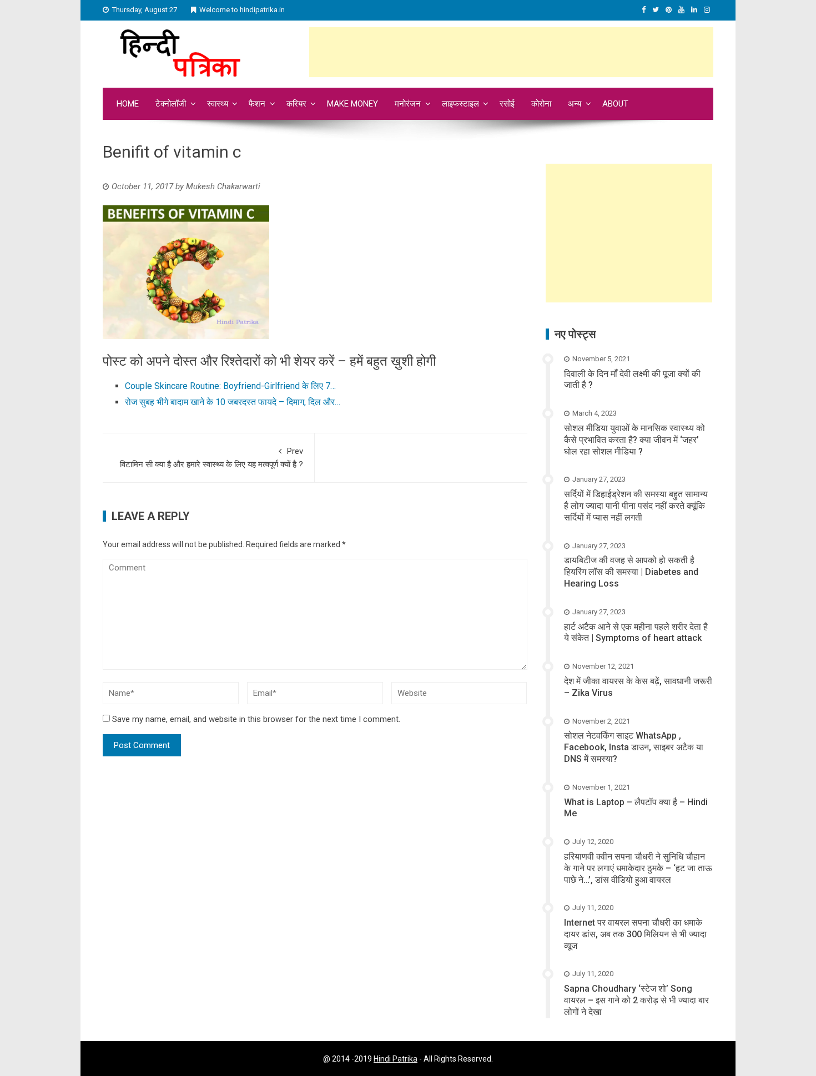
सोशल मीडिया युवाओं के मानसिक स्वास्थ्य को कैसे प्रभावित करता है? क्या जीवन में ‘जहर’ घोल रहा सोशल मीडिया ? (634, 440)
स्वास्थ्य (217, 104)
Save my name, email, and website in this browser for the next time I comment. (256, 719)
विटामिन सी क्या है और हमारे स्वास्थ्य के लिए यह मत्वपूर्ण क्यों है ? (211, 457)
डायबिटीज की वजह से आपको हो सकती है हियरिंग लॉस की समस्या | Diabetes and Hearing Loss (631, 572)
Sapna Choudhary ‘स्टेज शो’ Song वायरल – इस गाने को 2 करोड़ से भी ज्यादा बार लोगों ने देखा (636, 1000)
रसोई (507, 104)
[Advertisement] (511, 52)
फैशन (257, 104)
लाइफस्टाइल (460, 104)
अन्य (574, 104)
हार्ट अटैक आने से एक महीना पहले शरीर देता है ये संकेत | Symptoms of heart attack (636, 633)
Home (128, 104)
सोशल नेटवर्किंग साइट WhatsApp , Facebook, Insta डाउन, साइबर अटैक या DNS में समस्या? (633, 747)
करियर (296, 104)
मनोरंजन (408, 104)
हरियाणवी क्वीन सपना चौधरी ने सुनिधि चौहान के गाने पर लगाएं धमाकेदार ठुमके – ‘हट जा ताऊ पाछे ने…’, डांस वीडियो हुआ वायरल (638, 868)
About (615, 104)
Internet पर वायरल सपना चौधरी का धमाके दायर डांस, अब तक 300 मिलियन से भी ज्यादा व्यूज (635, 934)
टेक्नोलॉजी (170, 104)
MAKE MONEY (352, 104)
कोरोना (541, 104)
